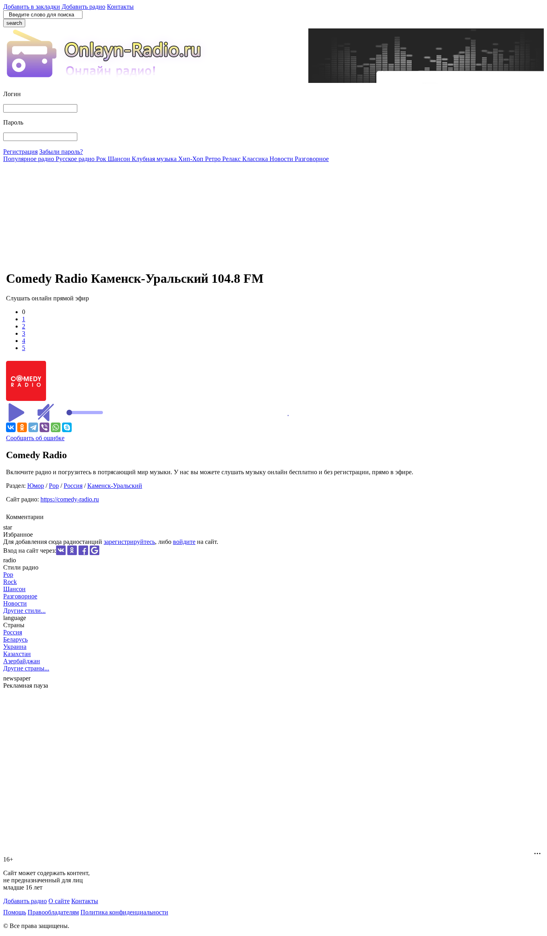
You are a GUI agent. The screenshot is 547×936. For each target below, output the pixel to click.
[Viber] (44, 427)
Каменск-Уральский (114, 485)
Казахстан (17, 653)
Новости (282, 158)
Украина (14, 646)
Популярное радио (29, 158)
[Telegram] (33, 427)
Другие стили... (24, 610)
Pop (54, 485)
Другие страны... (26, 668)
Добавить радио (83, 6)
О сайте (59, 901)
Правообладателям (53, 912)
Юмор (35, 485)
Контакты (120, 6)
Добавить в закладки (31, 6)
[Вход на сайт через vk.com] (61, 553)
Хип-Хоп (191, 158)
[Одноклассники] (22, 427)
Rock (10, 581)
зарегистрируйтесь (129, 541)
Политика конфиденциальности (124, 912)
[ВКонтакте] (11, 427)
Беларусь (15, 639)
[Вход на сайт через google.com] (94, 553)
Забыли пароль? (61, 151)
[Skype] (67, 427)
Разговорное (312, 158)
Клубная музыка (155, 158)
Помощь (14, 912)
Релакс (232, 158)
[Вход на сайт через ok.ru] (72, 553)
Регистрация (20, 151)
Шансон (120, 158)
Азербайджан (21, 661)
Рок (102, 158)
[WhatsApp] (55, 427)
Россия (73, 485)
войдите (184, 541)
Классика (255, 158)
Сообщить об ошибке (35, 438)
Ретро (213, 158)
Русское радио (76, 158)
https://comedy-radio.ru (69, 499)
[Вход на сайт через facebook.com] (83, 553)
